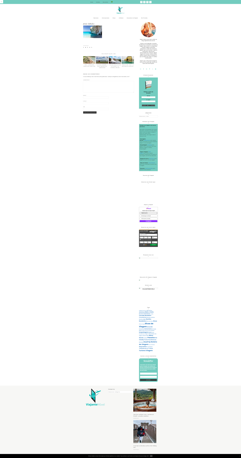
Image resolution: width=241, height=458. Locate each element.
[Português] (112, 2)
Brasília (141, 313)
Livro (147, 335)
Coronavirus (142, 317)
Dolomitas (141, 329)
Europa (143, 330)
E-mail (85, 101)
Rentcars (151, 158)
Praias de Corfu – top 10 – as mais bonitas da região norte (128, 65)
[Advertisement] (123, 35)
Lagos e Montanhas (149, 333)
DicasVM (150, 327)
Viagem (149, 350)
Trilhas (151, 348)
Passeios (151, 338)
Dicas (155, 321)
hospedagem (143, 332)
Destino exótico (151, 317)
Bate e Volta (149, 312)
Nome (84, 95)
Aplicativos (149, 310)
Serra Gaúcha (152, 344)
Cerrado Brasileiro (145, 315)
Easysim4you (152, 162)
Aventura (142, 312)
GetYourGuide (149, 168)
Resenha (141, 342)
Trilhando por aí (143, 348)
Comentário (86, 79)
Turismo (142, 351)
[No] (239, 456)
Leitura (144, 335)
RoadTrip (147, 342)
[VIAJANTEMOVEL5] (139, 280)
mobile (145, 337)
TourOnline (150, 346)
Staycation (143, 347)
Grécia (152, 330)
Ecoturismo (148, 329)
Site (84, 106)
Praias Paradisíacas (150, 339)
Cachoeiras (146, 313)
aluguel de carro (142, 310)
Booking (150, 144)
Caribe (151, 313)
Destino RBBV (142, 319)
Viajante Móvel (120, 10)
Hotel (150, 332)
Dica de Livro (150, 321)
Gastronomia (148, 330)
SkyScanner (147, 140)
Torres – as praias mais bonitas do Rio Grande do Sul (89, 65)
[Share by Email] (90, 47)
